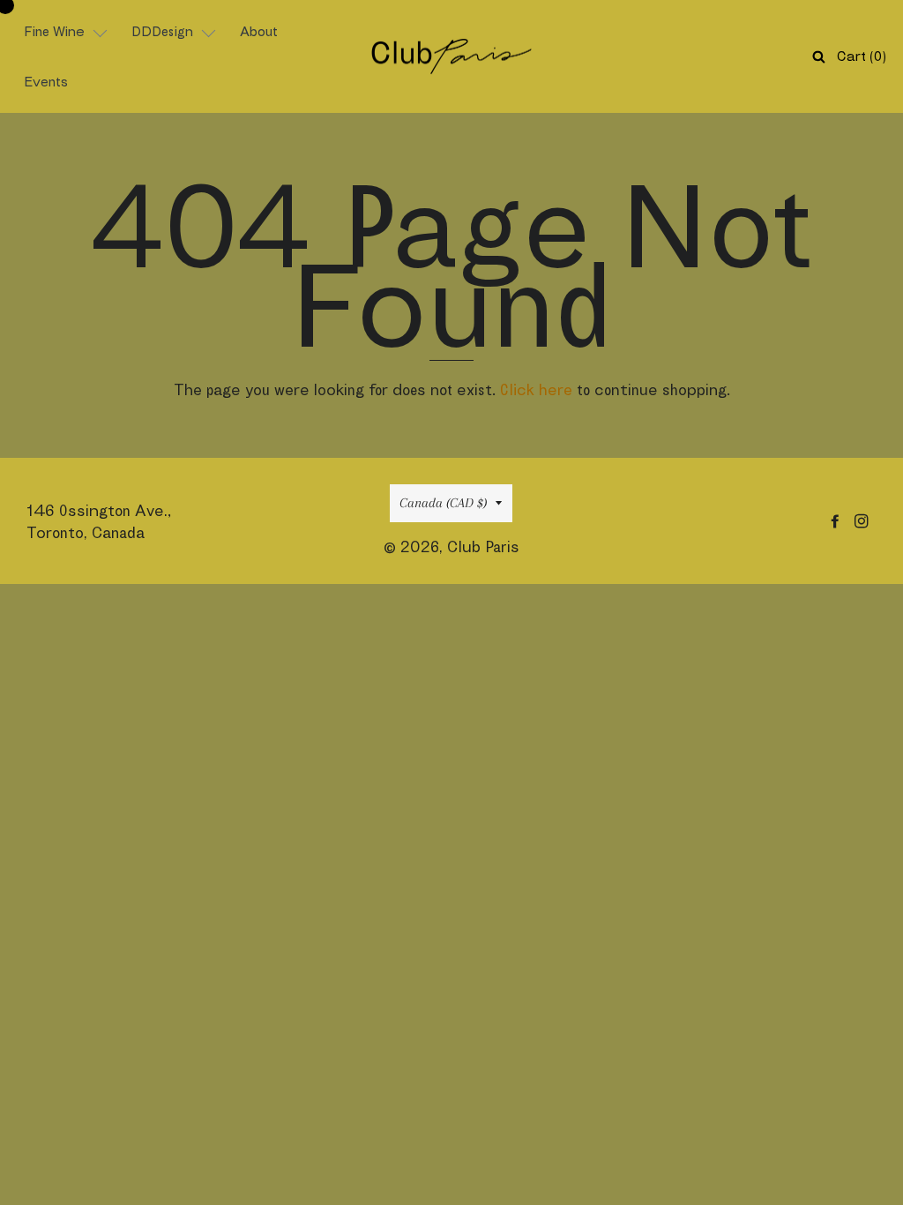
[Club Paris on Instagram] (863, 521)
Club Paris (483, 546)
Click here (536, 389)
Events (46, 81)
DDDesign (162, 31)
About (259, 31)
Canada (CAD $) (443, 503)
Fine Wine (54, 31)
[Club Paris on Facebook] (837, 521)
